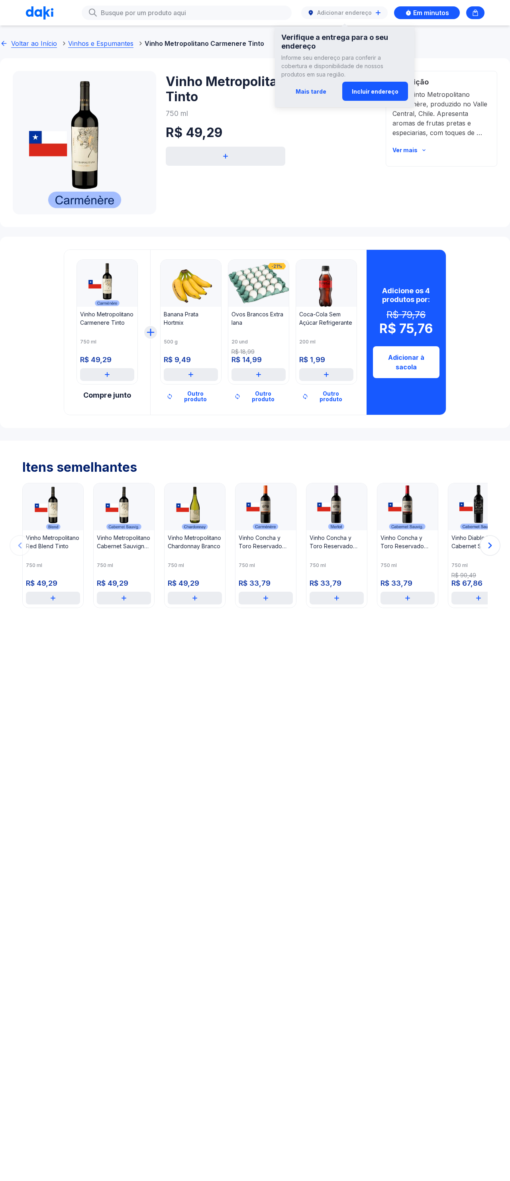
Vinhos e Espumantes (100, 43)
